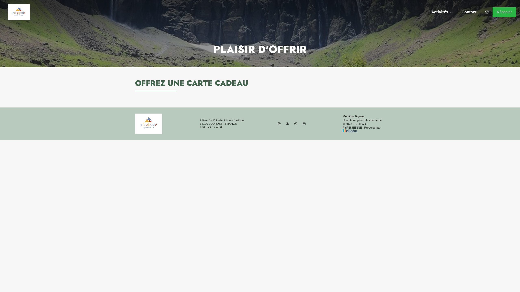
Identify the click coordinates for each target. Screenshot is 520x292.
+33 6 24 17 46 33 (211, 127)
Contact (469, 12)
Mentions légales (353, 116)
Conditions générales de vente (362, 120)
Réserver (504, 12)
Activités (439, 12)
